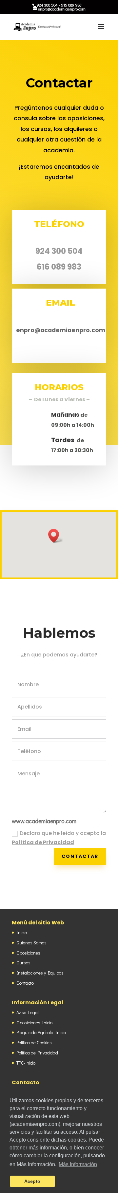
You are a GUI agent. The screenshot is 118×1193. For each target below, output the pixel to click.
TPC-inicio (25, 1063)
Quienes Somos (31, 942)
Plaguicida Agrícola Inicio (41, 1032)
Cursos (23, 962)
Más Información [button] (78, 1164)
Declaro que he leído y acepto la (59, 837)
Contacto (25, 983)
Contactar (80, 856)
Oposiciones (28, 953)
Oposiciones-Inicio (34, 1022)
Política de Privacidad (43, 842)
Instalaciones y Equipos (40, 973)
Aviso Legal (27, 1012)
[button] (56, 535)
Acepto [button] (32, 1181)
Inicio (21, 932)
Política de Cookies (34, 1042)
